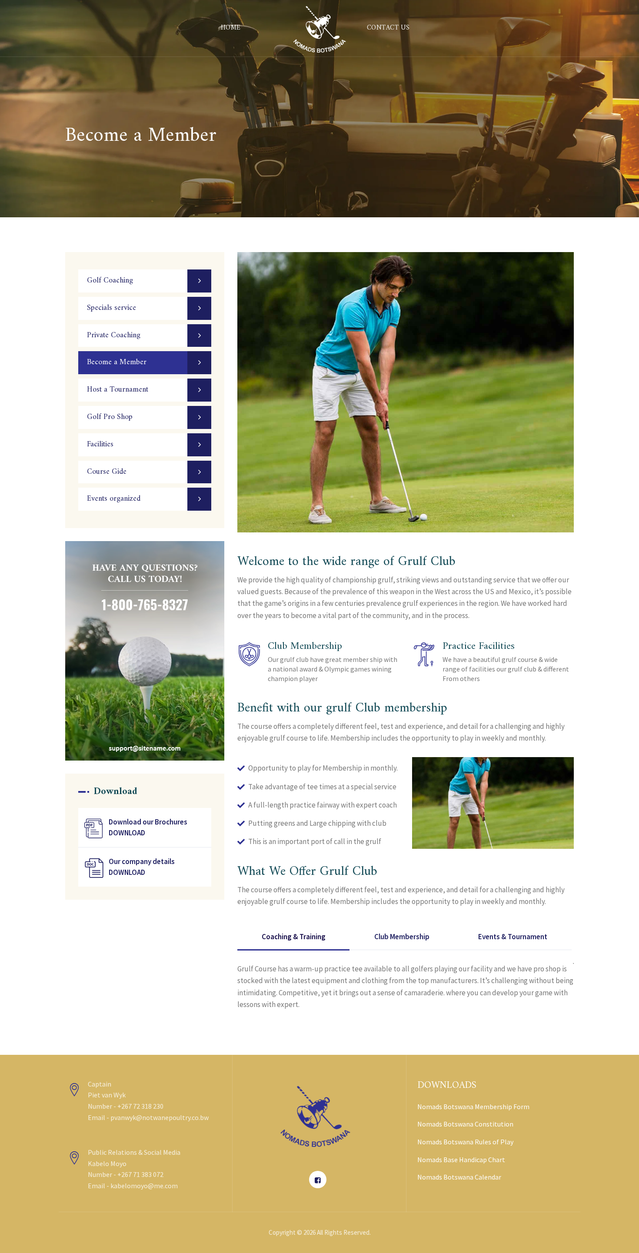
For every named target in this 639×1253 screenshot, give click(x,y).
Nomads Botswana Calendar (459, 1177)
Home (231, 28)
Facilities (100, 444)
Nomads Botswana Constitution (465, 1124)
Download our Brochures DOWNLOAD (148, 827)
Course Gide (106, 472)
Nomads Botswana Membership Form (473, 1106)
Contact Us (388, 28)
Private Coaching (113, 335)
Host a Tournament (117, 389)
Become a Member (116, 362)
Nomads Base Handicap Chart (461, 1159)
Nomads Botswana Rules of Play (465, 1141)
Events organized (113, 498)
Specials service (111, 308)
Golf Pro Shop (110, 417)
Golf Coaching (110, 280)
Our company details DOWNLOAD (142, 867)
